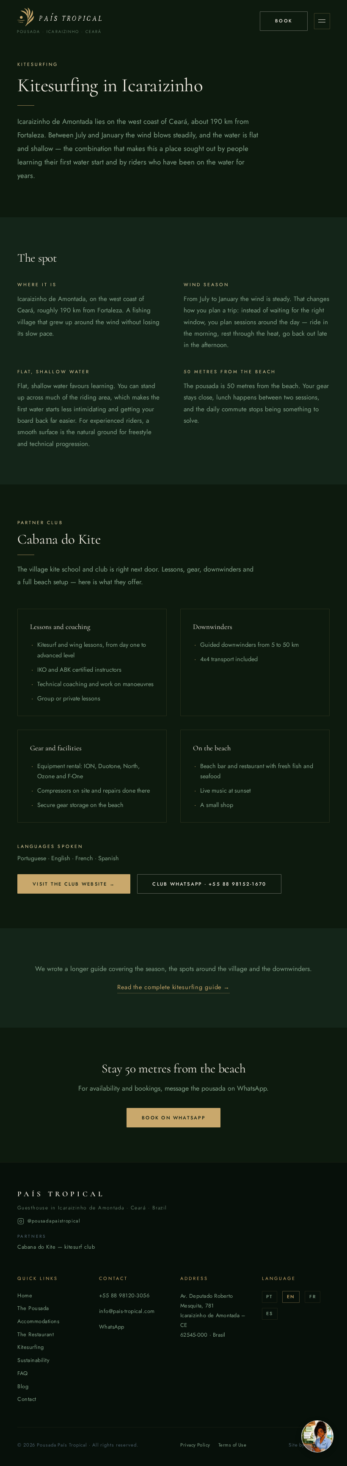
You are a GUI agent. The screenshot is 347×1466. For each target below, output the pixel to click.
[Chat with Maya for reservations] (317, 1436)
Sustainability (33, 1360)
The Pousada (33, 1308)
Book (283, 20)
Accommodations (38, 1321)
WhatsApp (111, 1327)
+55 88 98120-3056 (124, 1295)
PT (269, 1296)
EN (291, 1296)
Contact (26, 1399)
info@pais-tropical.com (127, 1311)
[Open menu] (322, 21)
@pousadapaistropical (54, 1220)
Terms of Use (232, 1444)
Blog (22, 1386)
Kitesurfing (30, 1347)
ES (269, 1313)
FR (312, 1296)
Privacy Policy (195, 1444)
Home (24, 1295)
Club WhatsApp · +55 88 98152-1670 (209, 884)
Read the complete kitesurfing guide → (173, 987)
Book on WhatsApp (173, 1117)
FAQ (22, 1373)
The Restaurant (35, 1334)
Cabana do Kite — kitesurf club (56, 1247)
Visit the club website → (74, 884)
